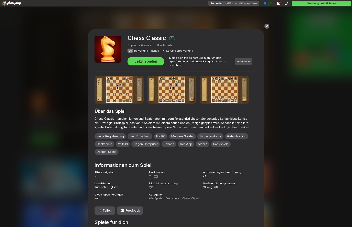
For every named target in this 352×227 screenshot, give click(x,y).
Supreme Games (139, 45)
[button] (267, 3)
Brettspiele (172, 198)
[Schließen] (266, 26)
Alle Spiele (155, 198)
